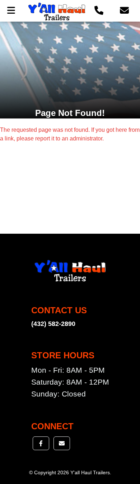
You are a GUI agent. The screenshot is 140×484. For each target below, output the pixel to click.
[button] (99, 11)
